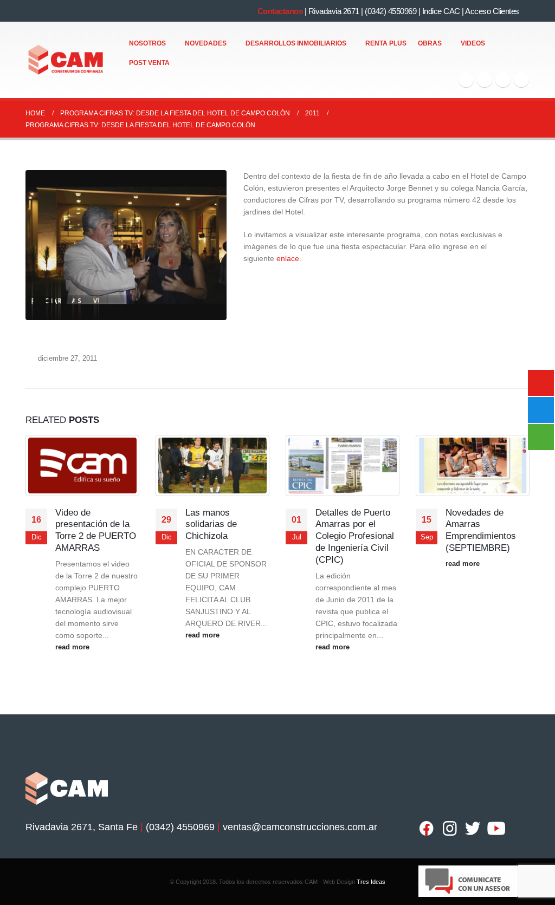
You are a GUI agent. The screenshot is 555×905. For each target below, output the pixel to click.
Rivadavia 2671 (333, 11)
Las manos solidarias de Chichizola (211, 524)
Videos (473, 43)
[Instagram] (521, 79)
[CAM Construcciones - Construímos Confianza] (66, 60)
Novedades (206, 43)
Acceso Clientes (492, 11)
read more (73, 647)
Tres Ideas (371, 881)
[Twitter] (484, 79)
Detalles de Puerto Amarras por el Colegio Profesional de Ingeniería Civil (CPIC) (354, 536)
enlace (287, 258)
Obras (430, 43)
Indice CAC (441, 11)
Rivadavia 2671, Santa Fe (81, 827)
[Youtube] (503, 79)
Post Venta (149, 63)
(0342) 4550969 (390, 11)
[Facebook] (466, 79)
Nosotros (147, 43)
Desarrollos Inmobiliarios (296, 43)
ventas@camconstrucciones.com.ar (300, 827)
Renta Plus (385, 43)
